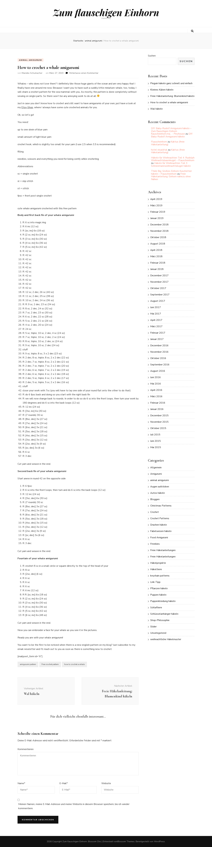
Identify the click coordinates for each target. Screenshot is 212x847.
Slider (153, 626)
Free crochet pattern (50, 664)
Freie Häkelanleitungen (163, 550)
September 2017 (159, 294)
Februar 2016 (157, 402)
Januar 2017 (157, 339)
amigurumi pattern (28, 664)
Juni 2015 (155, 441)
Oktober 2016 (158, 358)
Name (21, 783)
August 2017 (157, 301)
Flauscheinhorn (159, 141)
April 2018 (156, 250)
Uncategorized (158, 633)
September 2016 (159, 364)
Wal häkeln (156, 109)
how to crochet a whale (74, 664)
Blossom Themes (126, 841)
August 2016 (157, 371)
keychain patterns (159, 575)
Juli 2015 (155, 434)
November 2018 (159, 231)
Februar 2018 (157, 262)
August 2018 (157, 243)
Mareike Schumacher (32, 73)
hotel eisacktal (159, 149)
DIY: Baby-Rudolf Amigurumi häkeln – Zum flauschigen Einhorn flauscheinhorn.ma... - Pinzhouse (171, 131)
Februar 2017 (157, 332)
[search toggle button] (192, 31)
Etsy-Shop (27, 107)
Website (106, 783)
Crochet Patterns (159, 518)
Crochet (154, 512)
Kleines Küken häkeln (161, 89)
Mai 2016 (155, 383)
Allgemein (156, 467)
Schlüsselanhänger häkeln (164, 614)
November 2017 (159, 282)
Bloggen (155, 499)
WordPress (159, 841)
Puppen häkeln (158, 594)
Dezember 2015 (159, 415)
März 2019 (156, 205)
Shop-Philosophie (159, 620)
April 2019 (156, 199)
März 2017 (156, 326)
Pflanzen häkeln (159, 588)
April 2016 (156, 390)
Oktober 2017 (158, 288)
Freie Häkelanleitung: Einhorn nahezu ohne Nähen (171, 176)
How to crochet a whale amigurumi (169, 102)
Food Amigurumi (159, 537)
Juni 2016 (155, 377)
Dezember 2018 (159, 224)
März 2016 (156, 396)
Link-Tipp (155, 582)
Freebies (155, 544)
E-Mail (63, 783)
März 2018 (156, 256)
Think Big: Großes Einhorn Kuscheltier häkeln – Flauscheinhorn (171, 172)
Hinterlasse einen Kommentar (83, 73)
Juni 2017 (155, 307)
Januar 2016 (157, 409)
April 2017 (156, 320)
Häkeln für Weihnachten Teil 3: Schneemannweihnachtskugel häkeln (171, 164)
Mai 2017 (155, 313)
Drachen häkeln (158, 524)
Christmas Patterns (160, 505)
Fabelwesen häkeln (160, 531)
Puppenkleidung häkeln (163, 601)
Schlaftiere (156, 607)
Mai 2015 (155, 447)
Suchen (152, 55)
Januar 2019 (157, 218)
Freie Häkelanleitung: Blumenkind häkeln (172, 96)
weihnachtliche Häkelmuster (165, 639)
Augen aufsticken (159, 486)
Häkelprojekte (158, 563)
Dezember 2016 (159, 345)
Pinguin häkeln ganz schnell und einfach (171, 83)
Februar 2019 (157, 212)
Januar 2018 (157, 269)
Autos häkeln (157, 493)
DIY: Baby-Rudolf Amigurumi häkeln (172, 135)
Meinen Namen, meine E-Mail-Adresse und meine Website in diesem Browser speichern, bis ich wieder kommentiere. (73, 806)
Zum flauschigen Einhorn (106, 12)
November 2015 (159, 422)
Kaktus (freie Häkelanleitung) (168, 143)
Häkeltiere (156, 569)
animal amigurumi (30, 60)
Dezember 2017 (159, 275)
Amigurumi (156, 474)
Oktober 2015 (158, 428)
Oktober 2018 (158, 237)
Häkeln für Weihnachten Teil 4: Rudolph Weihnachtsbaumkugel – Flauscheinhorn (172, 159)
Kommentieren (26, 749)
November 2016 (159, 352)
